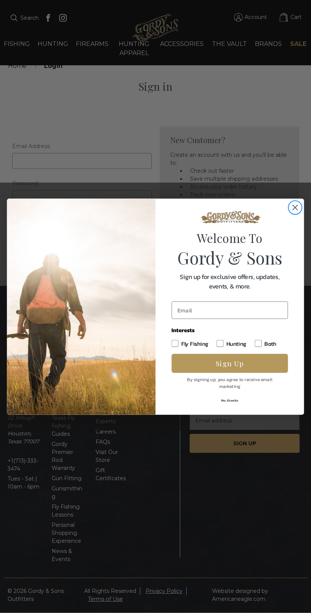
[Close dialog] (295, 207)
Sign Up (230, 363)
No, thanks (230, 400)
